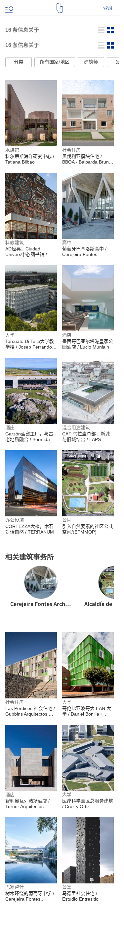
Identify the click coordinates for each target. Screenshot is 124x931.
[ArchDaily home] (60, 8)
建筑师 (91, 62)
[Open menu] (8, 8)
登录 (107, 8)
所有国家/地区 (54, 62)
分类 (18, 62)
